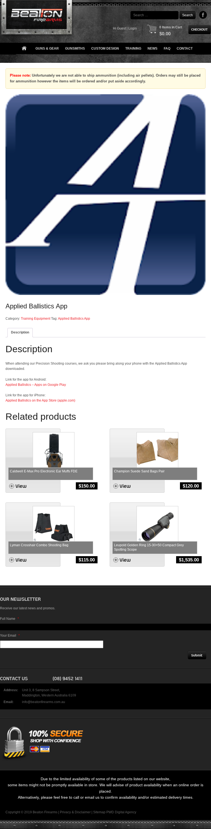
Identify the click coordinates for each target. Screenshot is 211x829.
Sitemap (99, 812)
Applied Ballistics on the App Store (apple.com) (40, 400)
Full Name (9, 619)
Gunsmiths (75, 48)
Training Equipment (35, 319)
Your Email (10, 635)
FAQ (167, 48)
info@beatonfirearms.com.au (43, 702)
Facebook (203, 15)
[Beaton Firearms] (37, 18)
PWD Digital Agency (121, 812)
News (152, 48)
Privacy (65, 812)
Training (133, 48)
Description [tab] (20, 332)
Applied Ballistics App (74, 319)
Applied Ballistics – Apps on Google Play (35, 385)
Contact (185, 48)
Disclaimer (83, 812)
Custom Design (105, 48)
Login (132, 28)
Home (24, 49)
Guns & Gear (47, 48)
